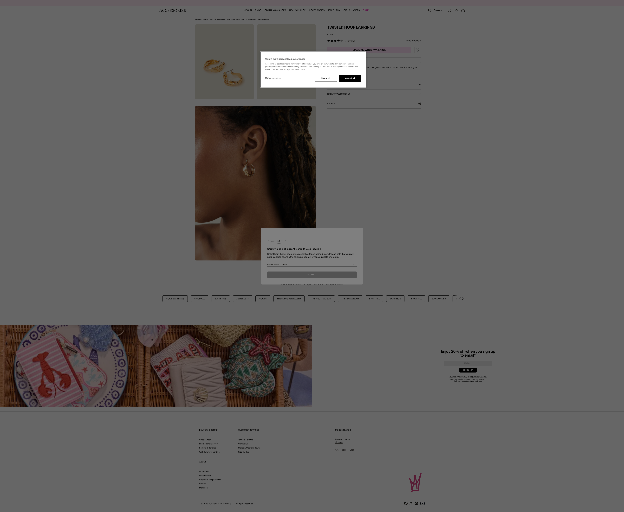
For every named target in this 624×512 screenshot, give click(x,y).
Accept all (350, 78)
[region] (313, 69)
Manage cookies (273, 78)
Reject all (325, 78)
